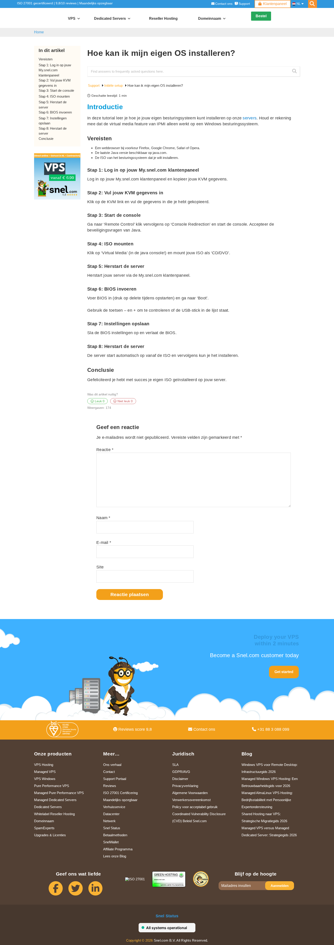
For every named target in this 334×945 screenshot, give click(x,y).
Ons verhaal (112, 765)
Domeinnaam (44, 821)
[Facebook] (58, 890)
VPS (71, 18)
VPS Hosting (43, 765)
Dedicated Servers (110, 18)
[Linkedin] (98, 890)
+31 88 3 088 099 (272, 729)
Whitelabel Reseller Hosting (54, 814)
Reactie (104, 449)
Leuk (99, 401)
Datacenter (111, 814)
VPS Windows (44, 779)
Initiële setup (114, 85)
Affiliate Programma (117, 849)
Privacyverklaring (185, 786)
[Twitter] (78, 890)
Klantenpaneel (275, 4)
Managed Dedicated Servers (55, 800)
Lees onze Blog (114, 856)
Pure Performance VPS (51, 786)
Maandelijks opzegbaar (96, 3)
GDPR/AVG (181, 772)
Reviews (109, 786)
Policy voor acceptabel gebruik (195, 807)
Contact (109, 772)
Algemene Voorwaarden (190, 793)
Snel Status (111, 828)
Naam (103, 518)
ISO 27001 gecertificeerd (35, 3)
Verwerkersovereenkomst (191, 800)
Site (100, 567)
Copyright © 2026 (139, 940)
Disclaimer (180, 779)
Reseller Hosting (163, 18)
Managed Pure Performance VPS (59, 793)
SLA (175, 765)
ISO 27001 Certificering (120, 793)
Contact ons (223, 3)
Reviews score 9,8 (134, 729)
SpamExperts (44, 828)
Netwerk (109, 821)
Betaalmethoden (115, 835)
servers (250, 118)
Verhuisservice (114, 807)
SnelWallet (111, 842)
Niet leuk (125, 401)
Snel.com (38, 18)
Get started (283, 672)
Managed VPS (45, 772)
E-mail (103, 542)
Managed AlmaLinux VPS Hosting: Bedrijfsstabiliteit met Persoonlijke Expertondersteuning (267, 800)
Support (244, 3)
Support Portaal (114, 779)
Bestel (261, 16)
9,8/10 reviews (66, 3)
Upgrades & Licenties (50, 835)
